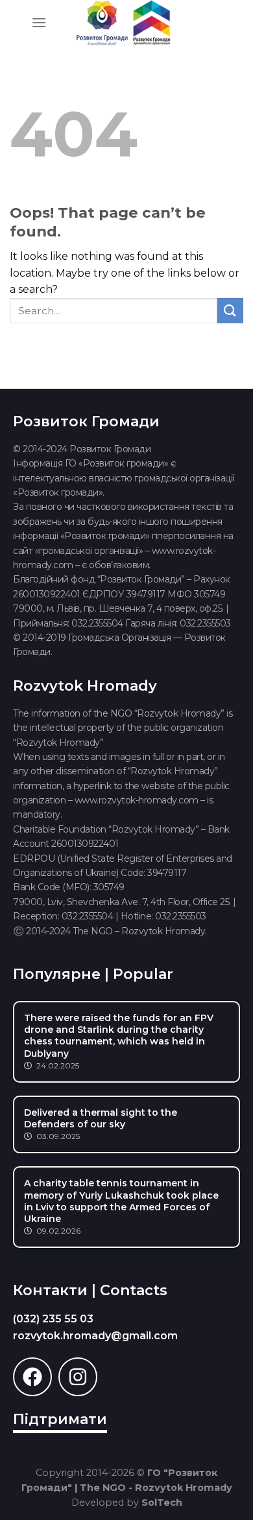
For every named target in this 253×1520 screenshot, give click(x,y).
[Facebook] (32, 1376)
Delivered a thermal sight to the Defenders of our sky (100, 1118)
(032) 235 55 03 (53, 1319)
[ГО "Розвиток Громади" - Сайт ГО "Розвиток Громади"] (123, 22)
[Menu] (39, 22)
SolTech (161, 1502)
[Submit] (230, 310)
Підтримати (60, 1419)
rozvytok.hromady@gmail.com (95, 1336)
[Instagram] (77, 1376)
